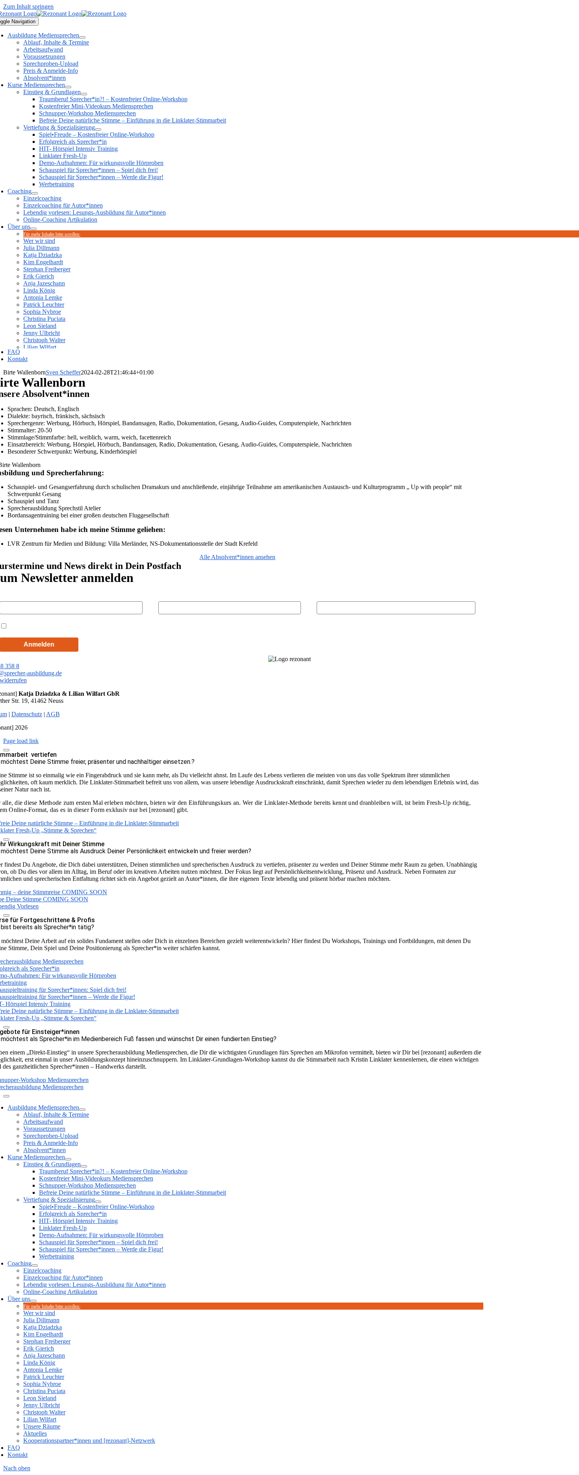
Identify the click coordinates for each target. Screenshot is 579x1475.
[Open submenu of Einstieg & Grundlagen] (84, 94)
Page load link (21, 741)
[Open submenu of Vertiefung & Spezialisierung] (98, 129)
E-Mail (324, 594)
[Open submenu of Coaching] (35, 193)
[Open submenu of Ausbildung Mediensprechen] (82, 37)
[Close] (6, 750)
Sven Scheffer (63, 372)
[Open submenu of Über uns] (33, 229)
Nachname (172, 594)
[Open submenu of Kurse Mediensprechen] (68, 87)
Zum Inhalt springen (28, 6)
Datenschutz (26, 714)
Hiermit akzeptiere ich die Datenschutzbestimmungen (83, 625)
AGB (53, 714)
